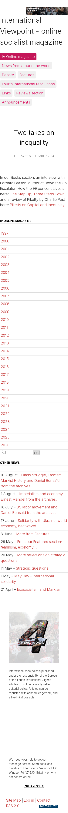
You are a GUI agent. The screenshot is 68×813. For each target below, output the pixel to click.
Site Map (13, 800)
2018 (5, 382)
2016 (5, 366)
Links (6, 93)
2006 (5, 288)
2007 (5, 296)
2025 (5, 437)
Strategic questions (32, 568)
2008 (5, 304)
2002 (5, 257)
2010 (5, 319)
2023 (5, 421)
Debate (8, 75)
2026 (5, 445)
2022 (5, 413)
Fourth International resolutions (28, 84)
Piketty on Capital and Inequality (37, 205)
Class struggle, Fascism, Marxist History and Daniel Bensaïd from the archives (32, 480)
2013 (5, 343)
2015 (5, 358)
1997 (4, 233)
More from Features (32, 534)
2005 (5, 280)
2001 (5, 249)
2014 (5, 351)
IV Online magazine (18, 56)
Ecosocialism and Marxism (39, 589)
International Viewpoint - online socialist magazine (31, 31)
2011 (4, 327)
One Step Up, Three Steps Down (37, 194)
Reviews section (29, 93)
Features (26, 75)
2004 (5, 272)
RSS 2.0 (12, 806)
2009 (5, 312)
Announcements (16, 102)
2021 (5, 406)
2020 (5, 398)
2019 (5, 390)
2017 (5, 374)
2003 (5, 264)
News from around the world (26, 65)
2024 (5, 429)
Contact (43, 800)
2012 (5, 335)
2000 (5, 241)
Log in (29, 800)
